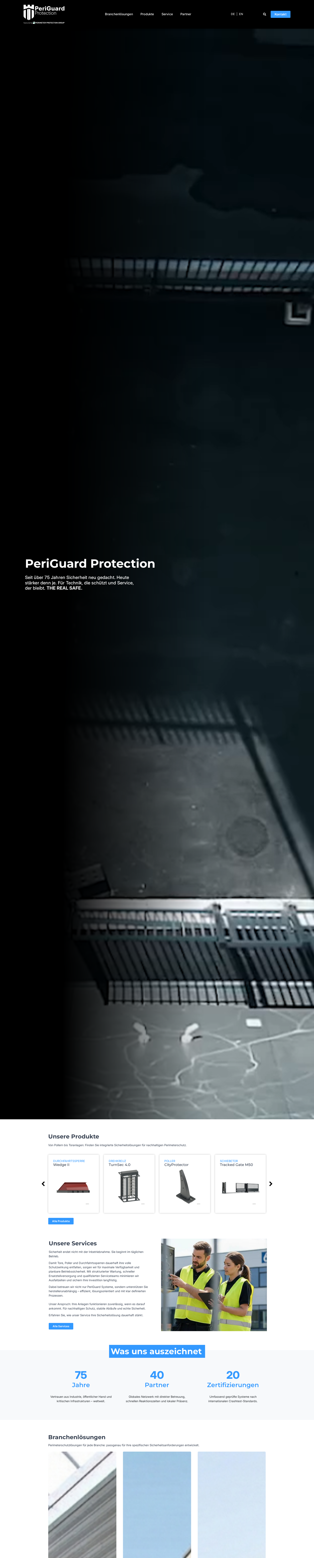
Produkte (147, 14)
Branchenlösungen (119, 14)
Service (167, 14)
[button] (264, 14)
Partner (185, 14)
